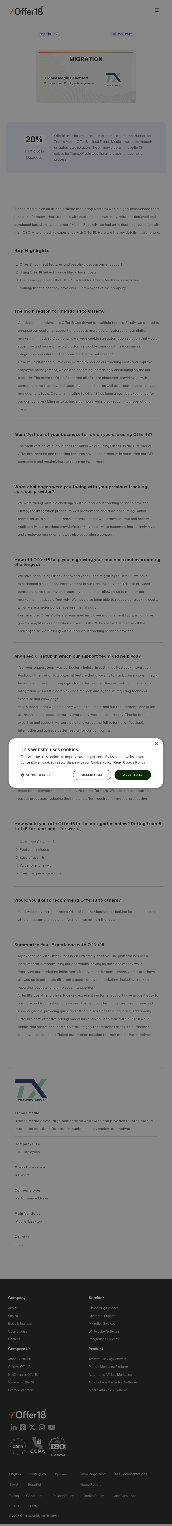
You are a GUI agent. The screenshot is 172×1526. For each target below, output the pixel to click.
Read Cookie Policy (129, 762)
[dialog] (86, 763)
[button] (35, 775)
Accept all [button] (133, 775)
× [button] (156, 743)
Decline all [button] (92, 775)
